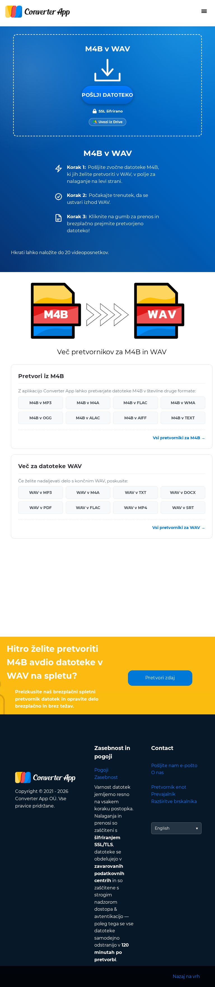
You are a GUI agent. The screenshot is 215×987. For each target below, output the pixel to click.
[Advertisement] (107, 592)
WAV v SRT (183, 507)
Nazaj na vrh (186, 976)
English (162, 828)
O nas (157, 772)
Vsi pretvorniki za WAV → (178, 527)
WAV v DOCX (183, 492)
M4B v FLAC (135, 403)
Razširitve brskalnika (174, 801)
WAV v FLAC (88, 507)
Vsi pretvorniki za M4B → (179, 437)
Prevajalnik (163, 794)
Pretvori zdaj (160, 677)
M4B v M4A (88, 403)
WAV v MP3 (40, 492)
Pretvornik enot (168, 787)
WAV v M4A (87, 492)
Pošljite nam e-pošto (174, 765)
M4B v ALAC (88, 418)
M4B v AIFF (135, 418)
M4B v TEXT (183, 418)
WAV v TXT (135, 492)
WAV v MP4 (135, 507)
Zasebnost (106, 777)
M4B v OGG (40, 418)
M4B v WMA (183, 403)
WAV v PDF (40, 507)
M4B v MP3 (40, 403)
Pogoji (101, 770)
